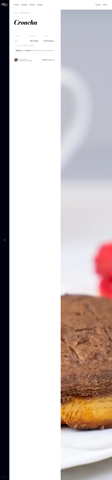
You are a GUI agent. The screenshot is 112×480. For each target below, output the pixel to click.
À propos (40, 4)
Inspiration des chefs (24, 12)
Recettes (32, 4)
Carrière (97, 4)
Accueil (15, 12)
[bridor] (4, 4)
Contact (105, 4)
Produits (16, 4)
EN (3, 478)
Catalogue (24, 4)
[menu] (5, 240)
